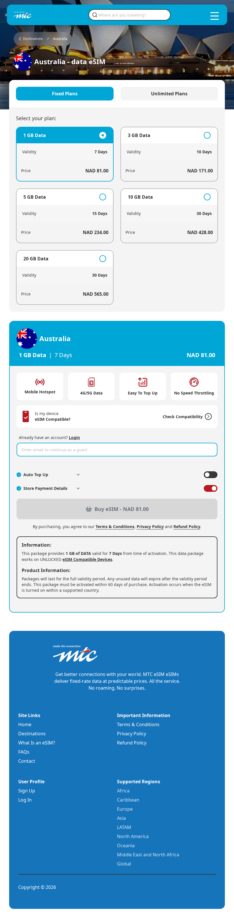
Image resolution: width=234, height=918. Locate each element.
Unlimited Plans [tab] (169, 93)
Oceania (126, 845)
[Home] (32, 15)
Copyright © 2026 (37, 887)
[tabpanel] (117, 216)
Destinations (32, 733)
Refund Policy (187, 526)
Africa (123, 791)
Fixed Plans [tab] (65, 93)
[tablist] (117, 93)
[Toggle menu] (214, 16)
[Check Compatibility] (207, 416)
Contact (26, 761)
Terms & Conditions (115, 526)
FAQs (23, 752)
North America (133, 836)
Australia (60, 39)
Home (24, 724)
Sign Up (26, 791)
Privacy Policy (150, 526)
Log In (25, 800)
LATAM (124, 827)
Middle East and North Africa (148, 854)
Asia (121, 818)
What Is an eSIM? (36, 743)
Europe (125, 809)
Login (74, 437)
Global (124, 864)
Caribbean (128, 800)
